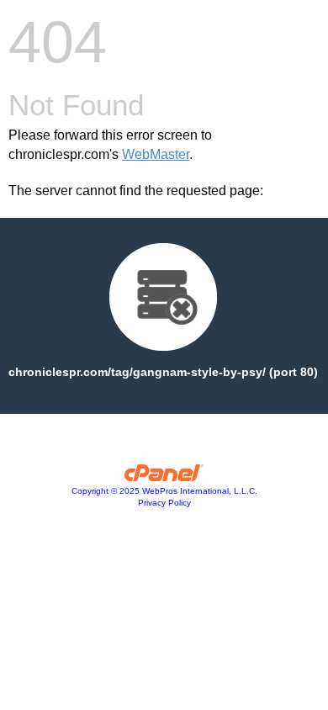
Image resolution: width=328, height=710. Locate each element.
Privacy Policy (164, 502)
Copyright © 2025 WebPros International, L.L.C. (164, 490)
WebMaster (155, 154)
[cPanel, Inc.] (164, 477)
